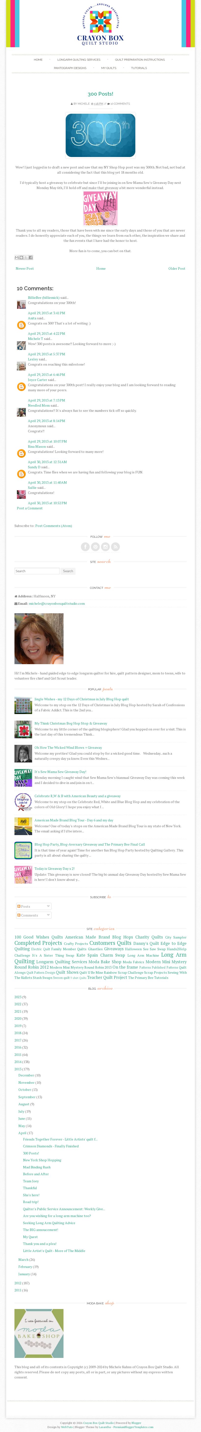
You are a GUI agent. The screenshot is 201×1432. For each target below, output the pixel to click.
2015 (17, 1054)
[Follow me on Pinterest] (95, 546)
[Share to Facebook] (30, 257)
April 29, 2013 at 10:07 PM (47, 441)
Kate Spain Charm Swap (100, 955)
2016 (17, 1047)
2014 (17, 1061)
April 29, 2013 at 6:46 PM (46, 374)
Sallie (32, 487)
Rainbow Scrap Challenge (123, 972)
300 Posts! (100, 94)
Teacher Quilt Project (107, 977)
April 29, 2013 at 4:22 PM (46, 333)
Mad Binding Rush (36, 1167)
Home (38, 59)
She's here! (31, 1195)
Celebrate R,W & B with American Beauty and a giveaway (78, 796)
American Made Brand (87, 937)
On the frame (125, 967)
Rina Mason (37, 446)
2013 (17, 1069)
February (25, 1266)
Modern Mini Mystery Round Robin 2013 (81, 967)
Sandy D (34, 467)
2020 (17, 1018)
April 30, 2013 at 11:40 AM (47, 482)
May (21, 1125)
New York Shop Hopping (42, 1160)
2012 (17, 1283)
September (27, 1097)
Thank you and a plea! (39, 1243)
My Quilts (108, 68)
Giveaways (114, 948)
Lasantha (105, 1427)
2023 (17, 997)
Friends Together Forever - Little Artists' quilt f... (60, 1139)
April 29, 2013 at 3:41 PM (46, 313)
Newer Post (25, 268)
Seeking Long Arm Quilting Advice (49, 1222)
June (21, 1118)
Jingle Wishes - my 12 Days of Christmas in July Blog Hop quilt (82, 699)
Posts (25, 906)
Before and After (36, 1174)
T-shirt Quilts (78, 978)
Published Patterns (165, 967)
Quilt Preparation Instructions (140, 59)
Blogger (136, 1423)
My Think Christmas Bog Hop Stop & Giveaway (71, 723)
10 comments (120, 103)
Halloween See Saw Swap (145, 949)
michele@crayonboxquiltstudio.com (57, 603)
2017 (17, 1040)
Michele (84, 103)
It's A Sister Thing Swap (53, 955)
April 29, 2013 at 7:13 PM (46, 400)
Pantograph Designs (70, 68)
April (22, 1132)
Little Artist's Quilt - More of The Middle (54, 1250)
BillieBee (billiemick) (44, 297)
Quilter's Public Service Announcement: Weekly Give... (64, 1209)
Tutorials (139, 68)
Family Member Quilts (69, 949)
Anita (32, 318)
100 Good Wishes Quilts (38, 937)
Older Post (176, 268)
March (23, 1259)
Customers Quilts (110, 942)
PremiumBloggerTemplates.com (133, 1427)
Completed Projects (38, 942)
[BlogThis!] (21, 257)
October (24, 1089)
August (23, 1104)
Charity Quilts (149, 937)
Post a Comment (30, 508)
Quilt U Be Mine (91, 972)
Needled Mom (39, 405)
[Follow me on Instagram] (105, 546)
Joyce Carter (37, 379)
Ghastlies (95, 949)
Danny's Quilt (146, 943)
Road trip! (30, 1201)
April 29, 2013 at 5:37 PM (46, 354)
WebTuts (67, 1427)
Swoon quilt (61, 978)
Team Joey (31, 1181)
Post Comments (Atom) (53, 525)
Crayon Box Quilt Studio (98, 1423)
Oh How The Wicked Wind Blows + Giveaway (68, 747)
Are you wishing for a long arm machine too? (57, 1215)
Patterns (145, 967)
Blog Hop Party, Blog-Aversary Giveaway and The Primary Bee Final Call (90, 844)
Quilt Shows (67, 972)
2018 (17, 1032)
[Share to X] (26, 257)
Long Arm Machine (143, 955)
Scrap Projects (155, 972)
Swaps (47, 977)
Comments (29, 915)
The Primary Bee (140, 977)
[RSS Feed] (115, 546)
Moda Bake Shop (104, 961)
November (26, 1082)
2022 (17, 1004)
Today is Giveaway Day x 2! (55, 868)
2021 (17, 1011)
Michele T (35, 338)
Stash (37, 977)
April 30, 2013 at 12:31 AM (47, 461)
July (21, 1111)
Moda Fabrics (133, 962)
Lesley (33, 359)
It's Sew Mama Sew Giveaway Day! (60, 771)
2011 (17, 1290)
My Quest (30, 1236)
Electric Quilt (40, 949)
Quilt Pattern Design (40, 973)
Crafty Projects (76, 943)
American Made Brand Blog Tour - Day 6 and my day (74, 820)
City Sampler (176, 937)
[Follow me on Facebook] (85, 546)
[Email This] (16, 257)
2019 (17, 1025)
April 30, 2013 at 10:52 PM (47, 503)
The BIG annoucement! (40, 1229)
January (24, 1274)
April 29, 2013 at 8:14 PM (46, 420)
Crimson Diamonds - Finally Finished (51, 1146)
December (26, 1075)
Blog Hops (122, 937)
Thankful (30, 1188)
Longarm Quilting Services (78, 59)
